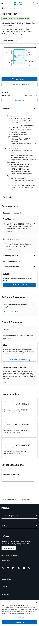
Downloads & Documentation (18, 359)
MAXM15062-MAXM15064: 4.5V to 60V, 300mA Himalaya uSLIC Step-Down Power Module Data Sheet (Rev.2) (20, 226)
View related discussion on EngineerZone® (16, 499)
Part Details (7, 197)
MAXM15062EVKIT (22, 424)
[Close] (37, 602)
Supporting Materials (11, 256)
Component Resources (12, 261)
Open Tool (7, 382)
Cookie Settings (19, 617)
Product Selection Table (21, 84)
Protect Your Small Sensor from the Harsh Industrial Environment (18, 245)
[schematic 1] (19, 57)
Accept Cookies (19, 622)
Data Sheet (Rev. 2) (21, 79)
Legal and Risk (6, 579)
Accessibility (5, 587)
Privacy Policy (6, 594)
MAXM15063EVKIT (22, 404)
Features (6, 108)
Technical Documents (12, 213)
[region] (19, 613)
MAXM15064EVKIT (22, 445)
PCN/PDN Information (11, 267)
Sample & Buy (19, 100)
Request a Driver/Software (12, 312)
